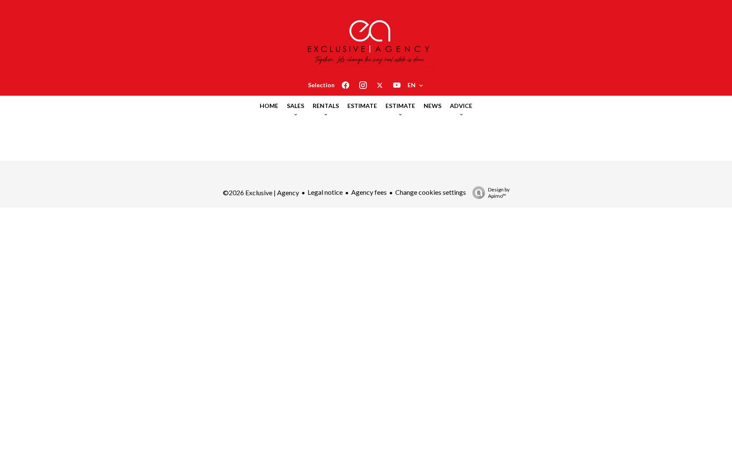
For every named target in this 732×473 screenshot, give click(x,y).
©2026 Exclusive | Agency (261, 192)
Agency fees (369, 192)
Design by (499, 192)
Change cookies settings (430, 192)
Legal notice (325, 192)
